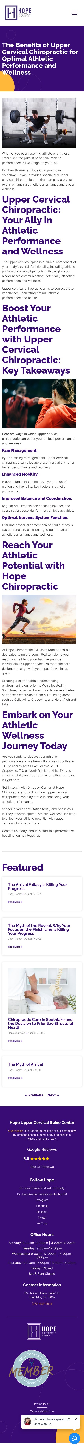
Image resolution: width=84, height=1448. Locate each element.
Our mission (15, 1130)
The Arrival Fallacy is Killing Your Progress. (37, 886)
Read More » (15, 901)
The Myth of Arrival (25, 1064)
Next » (53, 1095)
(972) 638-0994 (42, 1303)
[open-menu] (74, 13)
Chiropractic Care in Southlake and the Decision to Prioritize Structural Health (40, 1023)
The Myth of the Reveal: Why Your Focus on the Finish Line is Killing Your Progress (39, 929)
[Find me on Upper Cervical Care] (31, 1392)
